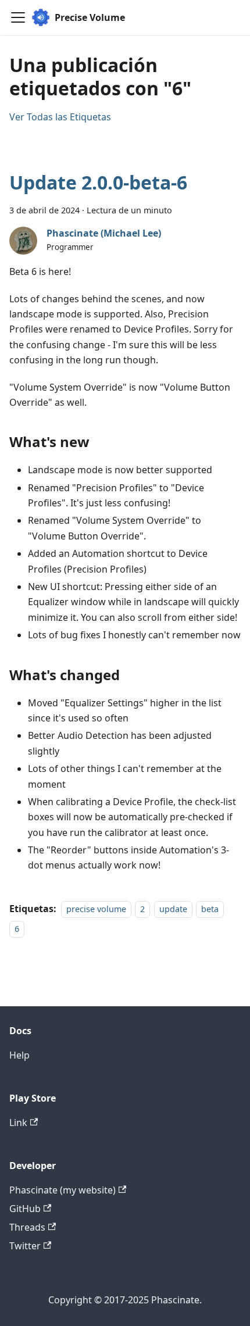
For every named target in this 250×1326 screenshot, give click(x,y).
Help (19, 1055)
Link (18, 1122)
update (173, 908)
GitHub (25, 1208)
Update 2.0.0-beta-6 (98, 182)
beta (210, 908)
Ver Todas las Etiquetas (60, 116)
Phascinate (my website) (62, 1190)
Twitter (25, 1245)
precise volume (96, 908)
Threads (27, 1227)
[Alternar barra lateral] (18, 17)
